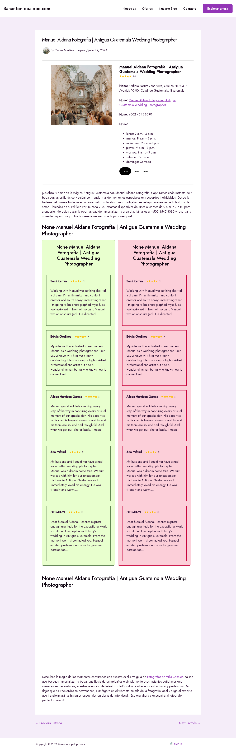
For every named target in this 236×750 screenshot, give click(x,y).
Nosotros (129, 8)
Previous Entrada (48, 723)
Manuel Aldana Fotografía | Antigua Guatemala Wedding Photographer (147, 102)
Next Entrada (190, 723)
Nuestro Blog (168, 8)
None (125, 171)
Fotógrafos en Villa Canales (165, 677)
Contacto (189, 8)
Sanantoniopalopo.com (26, 8)
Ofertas (147, 8)
